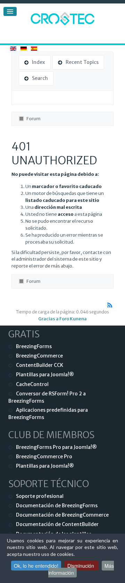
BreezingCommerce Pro (44, 456)
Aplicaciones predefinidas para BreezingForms (48, 413)
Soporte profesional (40, 496)
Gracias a (48, 319)
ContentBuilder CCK (39, 365)
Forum (33, 119)
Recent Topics (82, 62)
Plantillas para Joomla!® (45, 374)
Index (38, 62)
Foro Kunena (73, 319)
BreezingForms (34, 346)
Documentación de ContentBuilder (57, 524)
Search (40, 78)
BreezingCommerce (39, 356)
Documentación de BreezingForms (57, 505)
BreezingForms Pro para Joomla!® (56, 447)
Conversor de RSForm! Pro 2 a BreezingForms (47, 397)
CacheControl (32, 384)
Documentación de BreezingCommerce (62, 515)
